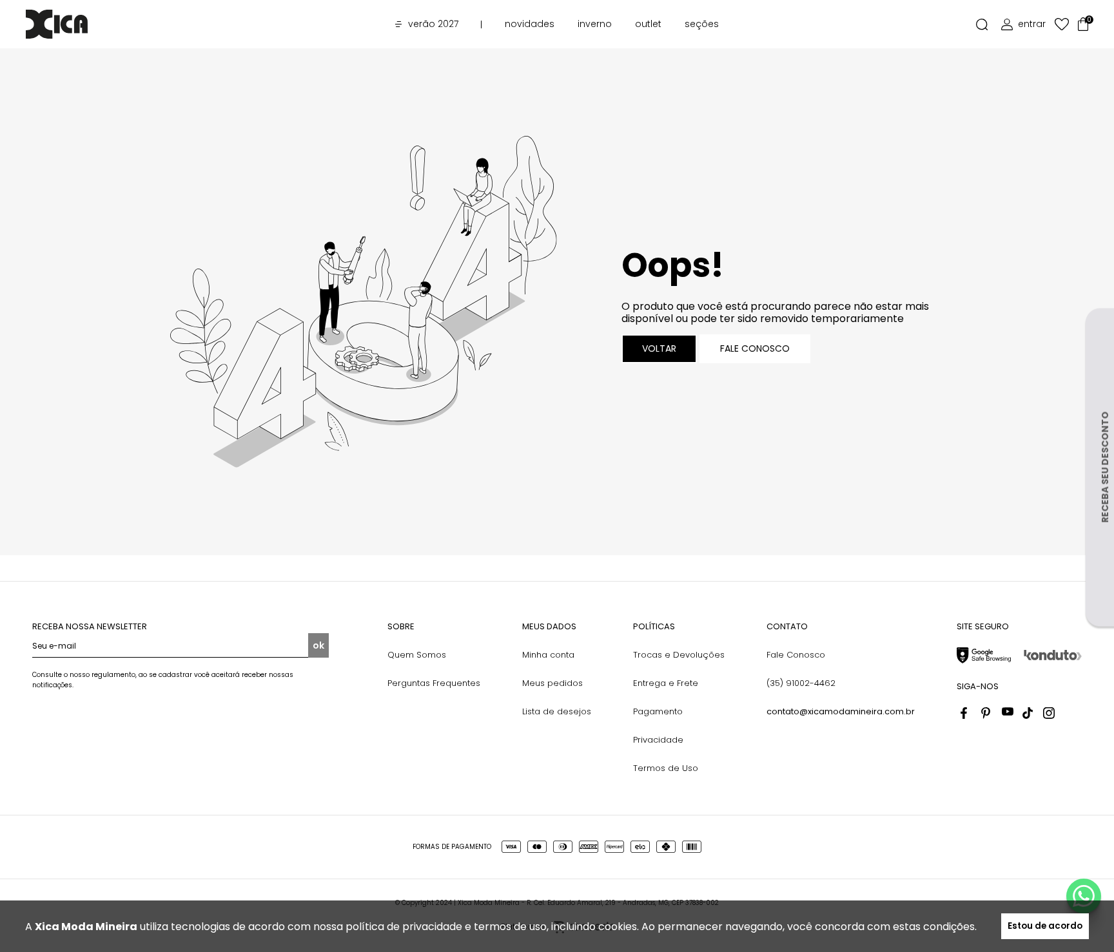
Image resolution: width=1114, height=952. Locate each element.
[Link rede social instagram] (1049, 713)
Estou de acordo (1045, 926)
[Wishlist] (1061, 24)
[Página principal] (76, 24)
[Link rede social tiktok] (1028, 713)
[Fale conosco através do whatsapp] (1083, 895)
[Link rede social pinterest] (987, 713)
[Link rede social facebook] (966, 713)
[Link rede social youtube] (1007, 713)
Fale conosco (755, 348)
